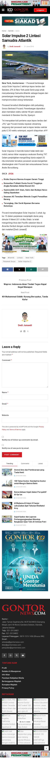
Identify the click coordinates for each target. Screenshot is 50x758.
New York (29, 258)
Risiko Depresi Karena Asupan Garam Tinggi (24, 179)
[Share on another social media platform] (42, 269)
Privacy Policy (8, 688)
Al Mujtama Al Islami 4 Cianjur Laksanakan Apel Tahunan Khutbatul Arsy (29, 505)
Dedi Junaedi (15, 46)
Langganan (40, 10)
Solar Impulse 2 (24, 261)
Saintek (10, 31)
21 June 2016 (29, 46)
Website (5, 415)
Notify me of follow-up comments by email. (20, 440)
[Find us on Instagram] (10, 655)
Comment (7, 360)
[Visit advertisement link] (25, 3)
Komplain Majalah (9, 685)
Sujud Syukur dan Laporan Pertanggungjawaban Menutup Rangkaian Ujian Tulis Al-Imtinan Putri (30, 519)
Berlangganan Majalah (11, 681)
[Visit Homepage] (18, 10)
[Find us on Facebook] (4, 655)
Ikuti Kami (25, 722)
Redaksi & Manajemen (11, 671)
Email (5, 404)
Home (4, 31)
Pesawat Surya (9, 261)
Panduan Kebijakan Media (13, 678)
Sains (17, 31)
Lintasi (20, 258)
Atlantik (11, 258)
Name (5, 392)
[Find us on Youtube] (22, 655)
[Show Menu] (3, 10)
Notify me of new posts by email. (15, 448)
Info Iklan (6, 675)
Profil (4, 668)
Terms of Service (15, 429)
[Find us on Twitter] (16, 655)
